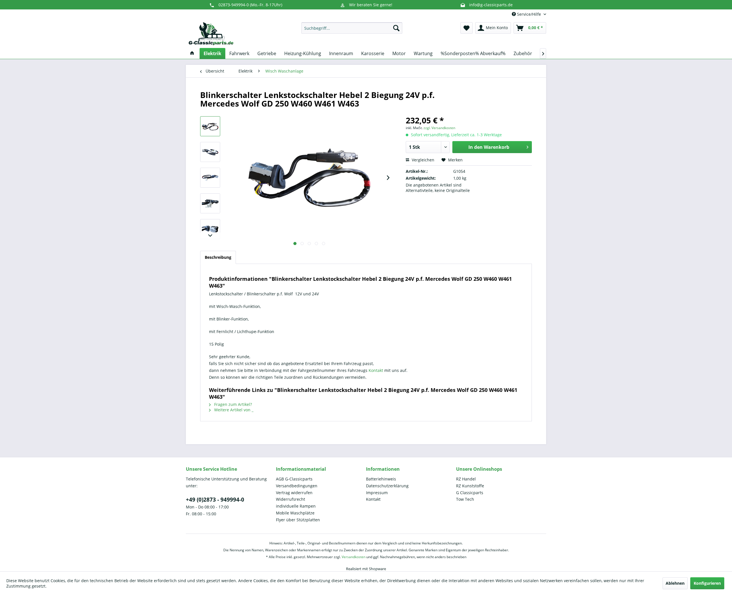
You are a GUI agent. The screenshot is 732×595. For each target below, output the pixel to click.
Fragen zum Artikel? (232, 404)
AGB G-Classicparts (294, 479)
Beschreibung (218, 257)
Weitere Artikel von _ (233, 409)
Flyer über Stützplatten (298, 519)
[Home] (192, 53)
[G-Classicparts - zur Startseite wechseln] (211, 33)
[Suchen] (396, 28)
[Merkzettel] (466, 28)
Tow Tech (465, 499)
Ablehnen (675, 583)
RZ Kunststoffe (470, 485)
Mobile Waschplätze (295, 513)
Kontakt (376, 370)
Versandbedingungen (296, 485)
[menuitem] (351, 28)
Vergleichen (422, 160)
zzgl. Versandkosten (439, 127)
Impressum (377, 492)
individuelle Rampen (296, 506)
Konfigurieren (707, 583)
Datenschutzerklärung (387, 485)
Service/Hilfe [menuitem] (529, 14)
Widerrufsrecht (290, 499)
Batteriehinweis (381, 479)
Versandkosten (353, 556)
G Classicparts (469, 492)
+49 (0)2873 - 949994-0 (215, 499)
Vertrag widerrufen (294, 492)
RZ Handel (466, 479)
